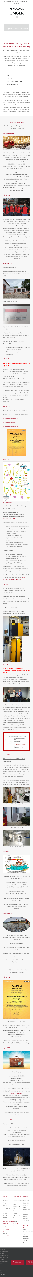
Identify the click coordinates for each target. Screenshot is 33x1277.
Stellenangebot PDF (9, 519)
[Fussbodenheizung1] (16, 917)
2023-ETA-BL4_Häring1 (10, 423)
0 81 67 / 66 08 (6, 1236)
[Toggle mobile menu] (17, 17)
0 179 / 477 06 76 (26, 1225)
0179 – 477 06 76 (16, 1093)
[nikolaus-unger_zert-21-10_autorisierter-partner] (16, 981)
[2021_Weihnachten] (16, 855)
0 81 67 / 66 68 (6, 1229)
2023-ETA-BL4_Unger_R (10, 426)
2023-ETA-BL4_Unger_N (10, 418)
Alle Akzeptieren (17, 1262)
